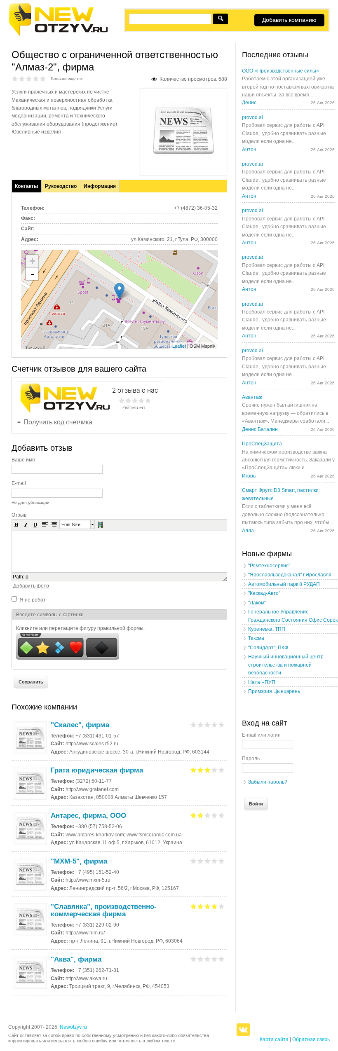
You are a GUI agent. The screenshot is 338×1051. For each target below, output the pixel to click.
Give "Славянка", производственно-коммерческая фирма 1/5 (193, 906)
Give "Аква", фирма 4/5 (214, 959)
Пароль (251, 758)
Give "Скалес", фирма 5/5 (221, 724)
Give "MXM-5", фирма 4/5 (214, 861)
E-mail (19, 483)
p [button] (27, 577)
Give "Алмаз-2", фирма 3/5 (29, 78)
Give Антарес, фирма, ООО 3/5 (207, 815)
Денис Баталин (260, 429)
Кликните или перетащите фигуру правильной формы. (80, 628)
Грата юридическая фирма (97, 770)
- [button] (32, 274)
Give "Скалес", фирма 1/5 (193, 724)
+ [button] (32, 261)
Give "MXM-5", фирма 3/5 (207, 861)
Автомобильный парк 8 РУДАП (284, 584)
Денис (249, 102)
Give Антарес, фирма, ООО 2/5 (200, 815)
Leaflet (179, 345)
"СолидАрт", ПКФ (268, 648)
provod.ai (252, 117)
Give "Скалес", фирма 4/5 (214, 724)
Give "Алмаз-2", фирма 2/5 (22, 78)
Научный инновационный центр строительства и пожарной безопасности (286, 665)
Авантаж (252, 397)
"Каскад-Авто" (264, 593)
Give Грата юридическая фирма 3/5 (207, 770)
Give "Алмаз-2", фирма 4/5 (36, 78)
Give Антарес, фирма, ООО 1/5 (193, 815)
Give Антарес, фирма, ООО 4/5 (214, 815)
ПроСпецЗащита (262, 444)
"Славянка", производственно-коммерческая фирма (104, 910)
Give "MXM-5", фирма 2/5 (200, 861)
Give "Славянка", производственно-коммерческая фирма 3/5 (207, 906)
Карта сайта (274, 1039)
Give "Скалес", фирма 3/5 (207, 724)
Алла (248, 531)
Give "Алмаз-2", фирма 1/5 (15, 78)
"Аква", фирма (76, 959)
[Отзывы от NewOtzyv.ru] (58, 34)
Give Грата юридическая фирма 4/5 (214, 770)
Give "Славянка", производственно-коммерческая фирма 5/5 (221, 906)
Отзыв (19, 515)
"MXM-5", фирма (79, 861)
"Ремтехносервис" (269, 566)
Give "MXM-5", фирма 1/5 (193, 861)
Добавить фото (31, 586)
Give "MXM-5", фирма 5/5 (221, 861)
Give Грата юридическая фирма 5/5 (221, 770)
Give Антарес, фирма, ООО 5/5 (221, 815)
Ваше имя (23, 460)
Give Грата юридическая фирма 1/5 (193, 770)
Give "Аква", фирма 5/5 (221, 959)
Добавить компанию (289, 19)
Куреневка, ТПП (266, 629)
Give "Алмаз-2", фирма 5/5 (43, 78)
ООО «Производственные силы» (280, 71)
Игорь (249, 476)
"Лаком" (257, 603)
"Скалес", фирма (80, 725)
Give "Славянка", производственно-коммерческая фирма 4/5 (214, 906)
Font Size (70, 524)
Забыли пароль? (267, 782)
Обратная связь (311, 1039)
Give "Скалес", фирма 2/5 (200, 724)
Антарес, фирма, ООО (88, 815)
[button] (16, 524)
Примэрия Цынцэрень (274, 691)
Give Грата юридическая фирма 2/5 (200, 770)
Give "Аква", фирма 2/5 (200, 959)
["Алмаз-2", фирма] (183, 160)
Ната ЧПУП (261, 682)
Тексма (256, 638)
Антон (249, 149)
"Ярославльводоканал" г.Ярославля (289, 575)
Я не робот (33, 600)
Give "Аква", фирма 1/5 (193, 959)
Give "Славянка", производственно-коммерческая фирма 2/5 (200, 906)
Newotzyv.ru (73, 1027)
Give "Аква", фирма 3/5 (207, 959)
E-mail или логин (261, 735)
